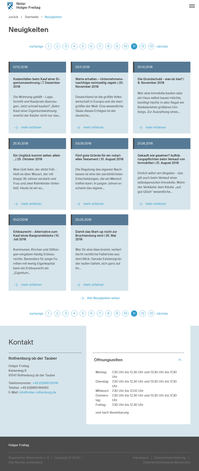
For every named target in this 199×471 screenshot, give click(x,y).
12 (142, 46)
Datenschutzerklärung (170, 458)
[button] (138, 360)
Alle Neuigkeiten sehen (103, 298)
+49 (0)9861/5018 (45, 383)
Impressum (141, 458)
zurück (15, 17)
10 (125, 46)
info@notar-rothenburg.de (37, 392)
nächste (162, 46)
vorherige (36, 46)
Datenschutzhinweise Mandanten (166, 462)
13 (151, 46)
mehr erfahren (30, 127)
